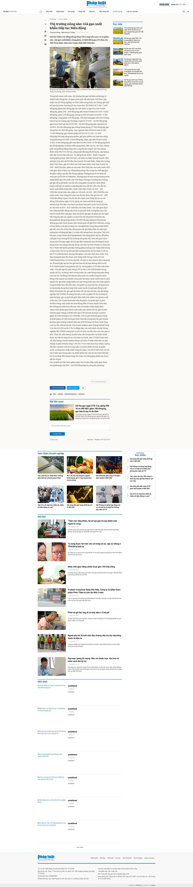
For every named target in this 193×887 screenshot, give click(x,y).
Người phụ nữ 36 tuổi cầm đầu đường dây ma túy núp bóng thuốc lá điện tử (94, 636)
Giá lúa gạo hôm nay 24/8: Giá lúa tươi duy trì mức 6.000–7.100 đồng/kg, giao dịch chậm (133, 51)
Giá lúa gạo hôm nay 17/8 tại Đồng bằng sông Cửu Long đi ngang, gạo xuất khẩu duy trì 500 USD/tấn (133, 83)
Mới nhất (49, 11)
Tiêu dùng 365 (104, 11)
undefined (72, 686)
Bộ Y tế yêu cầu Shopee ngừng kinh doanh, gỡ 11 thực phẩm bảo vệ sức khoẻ (79, 478)
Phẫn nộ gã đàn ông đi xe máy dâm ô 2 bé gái (88, 612)
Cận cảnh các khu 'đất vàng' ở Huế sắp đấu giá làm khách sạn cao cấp (141, 478)
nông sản (81, 394)
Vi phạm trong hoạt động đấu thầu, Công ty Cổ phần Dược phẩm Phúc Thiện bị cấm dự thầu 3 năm (94, 591)
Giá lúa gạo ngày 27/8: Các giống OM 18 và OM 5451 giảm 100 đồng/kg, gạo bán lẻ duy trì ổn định (92, 409)
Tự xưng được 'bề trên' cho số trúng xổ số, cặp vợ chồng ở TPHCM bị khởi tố (94, 545)
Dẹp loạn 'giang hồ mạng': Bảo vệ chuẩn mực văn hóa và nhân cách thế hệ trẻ (93, 659)
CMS (139, 885)
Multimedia (60, 11)
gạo (54, 394)
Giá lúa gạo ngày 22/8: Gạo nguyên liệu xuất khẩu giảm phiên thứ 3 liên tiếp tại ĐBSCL (133, 62)
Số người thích (105, 439)
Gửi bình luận (57, 434)
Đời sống (71, 11)
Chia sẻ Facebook (58, 388)
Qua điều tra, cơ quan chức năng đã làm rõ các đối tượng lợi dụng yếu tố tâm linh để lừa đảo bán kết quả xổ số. (95, 553)
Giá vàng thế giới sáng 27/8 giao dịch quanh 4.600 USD (108, 477)
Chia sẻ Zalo (74, 388)
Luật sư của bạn (132, 11)
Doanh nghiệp (117, 11)
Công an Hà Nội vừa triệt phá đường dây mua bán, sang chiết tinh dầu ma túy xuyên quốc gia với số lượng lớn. (94, 645)
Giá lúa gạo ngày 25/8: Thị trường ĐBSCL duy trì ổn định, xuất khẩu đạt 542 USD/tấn (132, 41)
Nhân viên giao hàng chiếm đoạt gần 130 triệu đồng (91, 566)
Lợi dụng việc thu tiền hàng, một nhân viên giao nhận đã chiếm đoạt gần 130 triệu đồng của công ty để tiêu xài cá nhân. (95, 574)
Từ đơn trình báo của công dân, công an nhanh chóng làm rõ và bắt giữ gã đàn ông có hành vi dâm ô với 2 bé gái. (94, 619)
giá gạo (60, 394)
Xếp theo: (90, 439)
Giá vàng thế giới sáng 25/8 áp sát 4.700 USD (79, 506)
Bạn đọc (92, 11)
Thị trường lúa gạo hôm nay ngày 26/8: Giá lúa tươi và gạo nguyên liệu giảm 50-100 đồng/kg (133, 31)
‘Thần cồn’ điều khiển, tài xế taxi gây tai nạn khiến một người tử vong (92, 522)
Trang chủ (53, 19)
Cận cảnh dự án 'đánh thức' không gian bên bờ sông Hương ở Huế (50, 477)
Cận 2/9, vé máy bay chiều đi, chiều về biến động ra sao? (51, 506)
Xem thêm (80, 847)
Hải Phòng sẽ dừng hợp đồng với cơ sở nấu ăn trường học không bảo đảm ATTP (108, 507)
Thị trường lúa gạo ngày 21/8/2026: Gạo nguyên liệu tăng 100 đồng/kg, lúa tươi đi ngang (133, 72)
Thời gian (97, 439)
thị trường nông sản (70, 394)
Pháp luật (82, 11)
